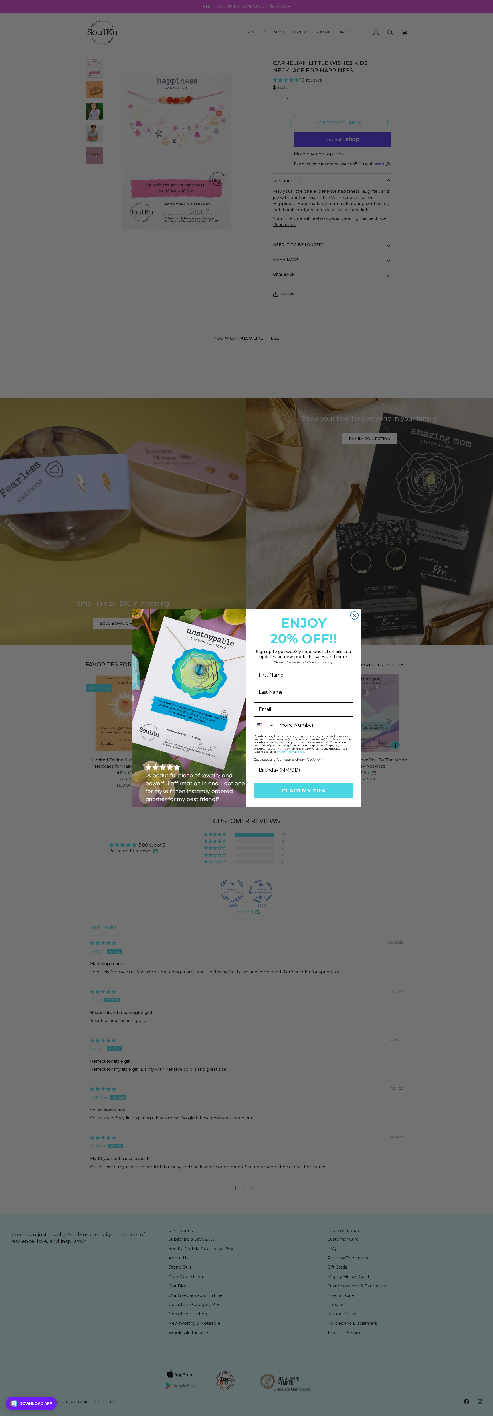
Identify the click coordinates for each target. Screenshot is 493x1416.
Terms (300, 751)
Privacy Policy (285, 751)
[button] (31, 1403)
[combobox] (264, 725)
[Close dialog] (354, 615)
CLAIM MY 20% (303, 791)
